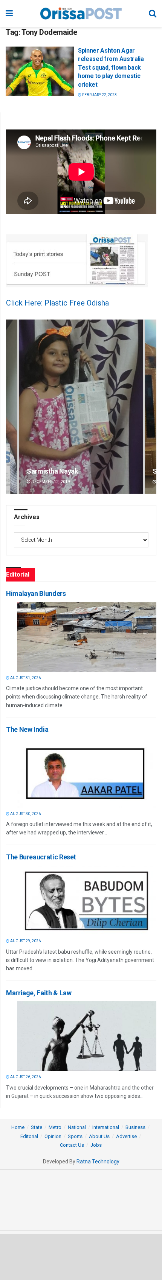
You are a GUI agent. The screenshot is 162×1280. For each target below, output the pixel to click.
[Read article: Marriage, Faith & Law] (86, 1036)
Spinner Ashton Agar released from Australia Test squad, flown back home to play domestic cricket (111, 67)
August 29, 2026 (25, 941)
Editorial (29, 1136)
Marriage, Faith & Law (38, 993)
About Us (99, 1136)
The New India (27, 729)
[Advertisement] (81, 1256)
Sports (75, 1136)
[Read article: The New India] (86, 773)
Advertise (126, 1136)
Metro (55, 1127)
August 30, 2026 (25, 814)
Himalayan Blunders (36, 593)
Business (135, 1127)
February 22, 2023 (99, 95)
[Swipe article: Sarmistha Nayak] (81, 407)
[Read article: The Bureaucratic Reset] (86, 900)
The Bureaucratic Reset (41, 857)
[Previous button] (11, 407)
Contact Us (72, 1145)
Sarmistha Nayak (52, 471)
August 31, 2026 (25, 678)
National (77, 1127)
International (105, 1127)
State (36, 1127)
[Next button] (150, 407)
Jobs (96, 1145)
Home (17, 1127)
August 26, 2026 (25, 1077)
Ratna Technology (97, 1161)
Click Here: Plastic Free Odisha (57, 302)
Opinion (52, 1136)
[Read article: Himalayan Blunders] (86, 637)
